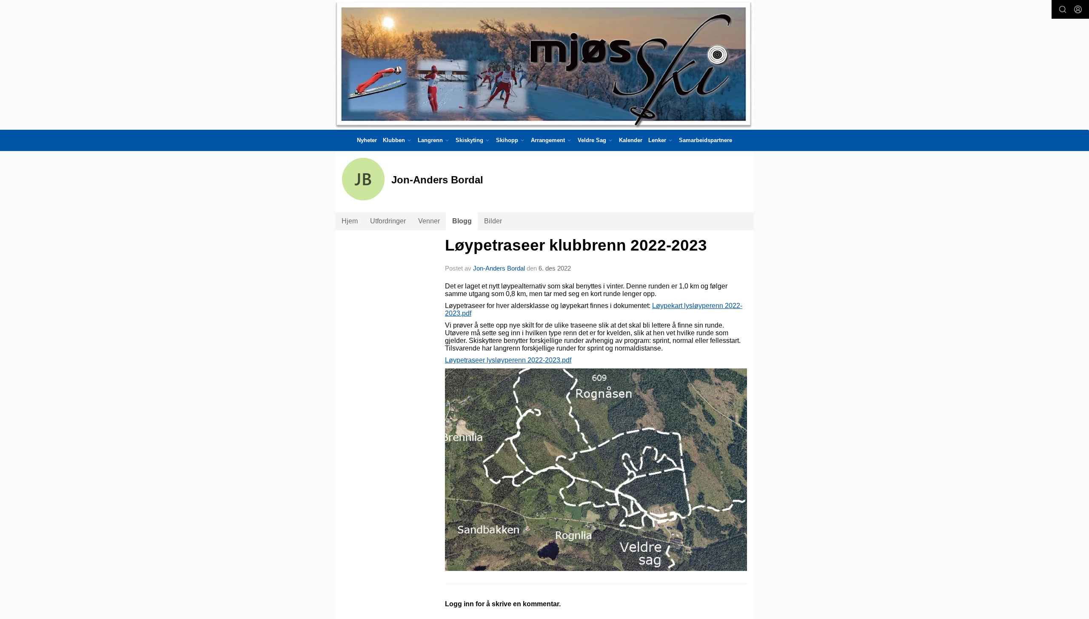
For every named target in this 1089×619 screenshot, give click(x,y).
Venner (429, 221)
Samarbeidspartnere (705, 140)
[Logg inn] (1078, 9)
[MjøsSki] (544, 65)
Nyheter (367, 140)
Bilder (493, 221)
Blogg (462, 221)
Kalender (630, 140)
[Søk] (1062, 9)
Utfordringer (388, 221)
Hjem (350, 221)
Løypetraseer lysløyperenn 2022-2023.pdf (508, 360)
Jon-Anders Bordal (499, 268)
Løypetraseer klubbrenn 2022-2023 (576, 245)
